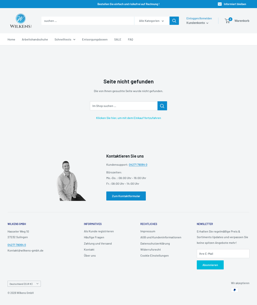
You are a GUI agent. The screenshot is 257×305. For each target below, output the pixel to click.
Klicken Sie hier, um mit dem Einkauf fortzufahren (128, 118)
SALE (117, 39)
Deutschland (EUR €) (21, 283)
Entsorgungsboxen (95, 39)
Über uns (90, 255)
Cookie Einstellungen (154, 255)
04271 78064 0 (138, 164)
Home (11, 39)
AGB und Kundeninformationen (160, 237)
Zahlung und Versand (98, 243)
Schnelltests (63, 39)
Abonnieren (210, 265)
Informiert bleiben (235, 4)
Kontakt (89, 249)
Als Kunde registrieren (99, 231)
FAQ (130, 39)
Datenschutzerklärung (155, 243)
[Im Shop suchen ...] (162, 105)
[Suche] (174, 21)
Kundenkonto (195, 22)
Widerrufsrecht (150, 249)
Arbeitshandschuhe (35, 39)
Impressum (147, 231)
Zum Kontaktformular (126, 196)
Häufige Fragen (94, 237)
